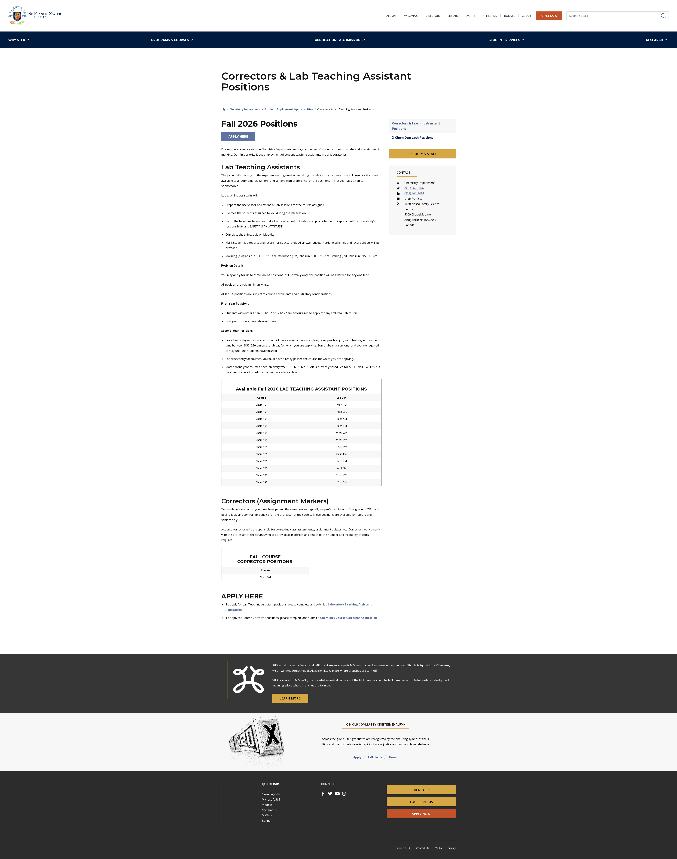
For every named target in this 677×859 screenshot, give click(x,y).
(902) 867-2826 (414, 188)
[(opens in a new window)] (323, 794)
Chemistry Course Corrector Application (348, 618)
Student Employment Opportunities (289, 109)
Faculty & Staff (423, 154)
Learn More (290, 698)
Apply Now (549, 16)
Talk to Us (375, 757)
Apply (357, 757)
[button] (19, 40)
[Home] (223, 109)
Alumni (393, 757)
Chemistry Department (245, 109)
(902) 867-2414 (414, 193)
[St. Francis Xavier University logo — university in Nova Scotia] (34, 15)
